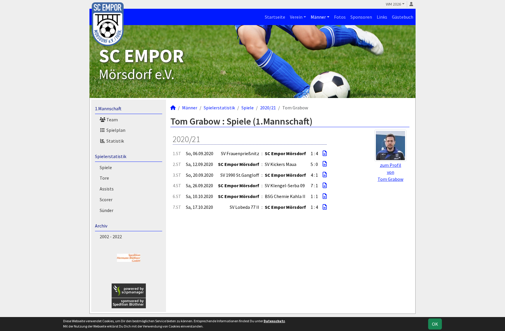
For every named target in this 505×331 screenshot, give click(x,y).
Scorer (106, 199)
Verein (296, 17)
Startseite (275, 17)
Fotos (340, 17)
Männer (318, 17)
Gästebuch (402, 17)
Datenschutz (274, 321)
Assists (107, 189)
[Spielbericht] (325, 153)
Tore (104, 178)
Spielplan (115, 130)
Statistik (115, 141)
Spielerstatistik (110, 156)
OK (435, 324)
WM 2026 (393, 4)
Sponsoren (361, 17)
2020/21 (268, 108)
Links (382, 17)
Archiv (101, 226)
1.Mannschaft (108, 108)
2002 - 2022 (111, 236)
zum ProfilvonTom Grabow (390, 172)
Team (112, 119)
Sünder (106, 210)
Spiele (106, 167)
